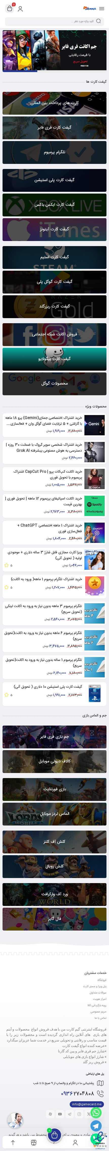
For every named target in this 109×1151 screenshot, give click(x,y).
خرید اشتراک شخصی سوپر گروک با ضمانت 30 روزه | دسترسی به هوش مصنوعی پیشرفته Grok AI (44, 448)
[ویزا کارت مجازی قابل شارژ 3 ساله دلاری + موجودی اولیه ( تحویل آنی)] (94, 559)
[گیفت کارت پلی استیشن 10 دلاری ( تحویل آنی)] (94, 693)
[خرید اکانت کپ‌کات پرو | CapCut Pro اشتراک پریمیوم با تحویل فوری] (94, 479)
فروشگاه (102, 980)
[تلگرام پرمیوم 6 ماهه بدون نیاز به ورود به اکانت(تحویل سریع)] (94, 640)
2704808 (77, 1094)
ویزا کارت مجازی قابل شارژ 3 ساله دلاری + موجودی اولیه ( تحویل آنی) (45, 555)
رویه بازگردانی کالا (96, 1005)
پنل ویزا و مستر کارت (94, 986)
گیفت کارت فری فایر (20, 71)
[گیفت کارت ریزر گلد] (54, 46)
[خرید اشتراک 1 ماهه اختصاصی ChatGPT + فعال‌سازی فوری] (94, 533)
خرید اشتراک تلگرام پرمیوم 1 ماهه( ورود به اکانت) (46, 579)
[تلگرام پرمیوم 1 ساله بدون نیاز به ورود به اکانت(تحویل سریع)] (94, 667)
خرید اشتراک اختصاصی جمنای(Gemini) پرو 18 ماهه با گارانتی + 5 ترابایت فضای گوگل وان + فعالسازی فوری (43, 424)
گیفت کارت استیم (54, 71)
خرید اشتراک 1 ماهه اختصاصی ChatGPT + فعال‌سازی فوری (49, 529)
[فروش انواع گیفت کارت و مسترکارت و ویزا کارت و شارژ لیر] (89, 8)
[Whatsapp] (96, 1112)
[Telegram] (96, 1125)
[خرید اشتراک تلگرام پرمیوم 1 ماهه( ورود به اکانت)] (94, 585)
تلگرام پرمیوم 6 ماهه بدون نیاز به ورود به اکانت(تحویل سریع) (43, 636)
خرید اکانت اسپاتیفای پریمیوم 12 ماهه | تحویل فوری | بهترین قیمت (43, 502)
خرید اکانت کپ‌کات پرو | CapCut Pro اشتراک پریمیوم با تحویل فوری (47, 475)
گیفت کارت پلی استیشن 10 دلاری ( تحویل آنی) (48, 687)
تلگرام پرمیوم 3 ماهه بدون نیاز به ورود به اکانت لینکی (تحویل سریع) (43, 609)
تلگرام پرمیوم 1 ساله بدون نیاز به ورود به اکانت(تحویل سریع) (44, 663)
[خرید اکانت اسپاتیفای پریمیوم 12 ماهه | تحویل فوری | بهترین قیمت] (94, 506)
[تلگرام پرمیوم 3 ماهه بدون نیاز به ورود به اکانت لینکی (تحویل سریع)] (94, 613)
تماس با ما (100, 1018)
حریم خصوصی (98, 1012)
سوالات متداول (98, 993)
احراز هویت (99, 999)
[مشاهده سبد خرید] (10, 8)
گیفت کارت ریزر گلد (89, 71)
